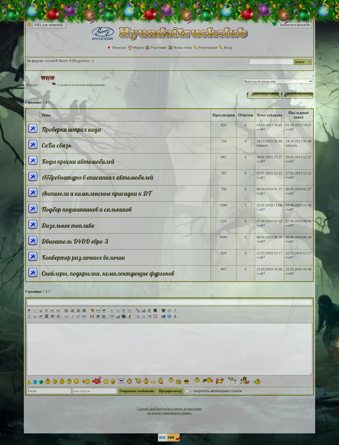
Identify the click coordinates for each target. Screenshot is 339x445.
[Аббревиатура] (46, 316)
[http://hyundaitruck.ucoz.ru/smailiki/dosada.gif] (69, 381)
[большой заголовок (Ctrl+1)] (52, 310)
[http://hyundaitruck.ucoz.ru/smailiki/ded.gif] (232, 380)
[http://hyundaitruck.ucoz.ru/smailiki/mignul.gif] (54, 381)
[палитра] (129, 310)
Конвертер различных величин (83, 257)
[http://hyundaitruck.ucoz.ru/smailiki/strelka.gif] (41, 382)
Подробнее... (82, 61)
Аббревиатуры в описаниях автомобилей (97, 177)
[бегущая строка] (35, 316)
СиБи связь (57, 145)
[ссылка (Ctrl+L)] (124, 316)
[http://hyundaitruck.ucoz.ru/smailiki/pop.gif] (244, 380)
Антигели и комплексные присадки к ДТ (96, 193)
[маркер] (129, 316)
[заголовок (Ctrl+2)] (58, 310)
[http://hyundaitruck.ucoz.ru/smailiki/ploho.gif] (86, 381)
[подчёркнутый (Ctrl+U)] (41, 310)
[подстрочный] (84, 316)
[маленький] (72, 316)
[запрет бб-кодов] (92, 316)
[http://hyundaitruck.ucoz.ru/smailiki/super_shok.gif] (169, 380)
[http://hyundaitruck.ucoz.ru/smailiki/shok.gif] (146, 380)
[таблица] (155, 310)
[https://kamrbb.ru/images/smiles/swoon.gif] (153, 381)
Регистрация (208, 47)
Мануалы (119, 47)
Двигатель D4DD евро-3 (75, 241)
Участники (158, 47)
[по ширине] (84, 310)
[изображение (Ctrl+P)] (118, 316)
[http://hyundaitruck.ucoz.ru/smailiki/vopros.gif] (35, 382)
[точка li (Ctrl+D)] (143, 316)
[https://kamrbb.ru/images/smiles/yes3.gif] (62, 381)
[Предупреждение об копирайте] (104, 316)
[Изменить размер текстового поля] (29, 316)
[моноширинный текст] (52, 316)
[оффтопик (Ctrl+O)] (41, 316)
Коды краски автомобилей (78, 161)
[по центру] (72, 310)
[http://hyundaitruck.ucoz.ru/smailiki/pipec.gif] (160, 381)
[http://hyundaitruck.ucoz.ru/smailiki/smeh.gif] (129, 381)
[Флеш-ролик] (169, 310)
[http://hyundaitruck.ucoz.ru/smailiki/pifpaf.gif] (207, 380)
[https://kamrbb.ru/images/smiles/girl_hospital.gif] (220, 381)
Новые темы (182, 47)
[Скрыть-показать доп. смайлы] (256, 381)
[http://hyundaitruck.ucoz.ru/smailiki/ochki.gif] (186, 381)
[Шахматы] (163, 310)
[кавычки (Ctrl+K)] (98, 310)
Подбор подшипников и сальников (87, 209)
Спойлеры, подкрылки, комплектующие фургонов (108, 273)
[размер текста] (58, 316)
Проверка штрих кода (71, 129)
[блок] (143, 310)
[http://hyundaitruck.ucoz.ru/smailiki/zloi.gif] (112, 381)
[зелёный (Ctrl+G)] (118, 310)
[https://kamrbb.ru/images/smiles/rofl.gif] (137, 381)
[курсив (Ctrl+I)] (35, 310)
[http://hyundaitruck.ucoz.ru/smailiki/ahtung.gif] (29, 382)
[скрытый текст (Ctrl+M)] (149, 310)
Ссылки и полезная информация (80, 85)
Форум (138, 47)
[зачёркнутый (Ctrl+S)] (46, 310)
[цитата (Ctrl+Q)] (138, 310)
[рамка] (92, 310)
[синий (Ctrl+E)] (124, 310)
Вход (228, 47)
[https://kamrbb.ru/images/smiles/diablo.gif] (97, 380)
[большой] (66, 316)
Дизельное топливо (68, 225)
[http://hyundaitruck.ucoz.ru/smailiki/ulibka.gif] (47, 381)
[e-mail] (98, 316)
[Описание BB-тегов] (175, 310)
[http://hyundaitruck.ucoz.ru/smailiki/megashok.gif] (195, 380)
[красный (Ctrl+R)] (112, 310)
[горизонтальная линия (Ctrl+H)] (104, 310)
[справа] (78, 310)
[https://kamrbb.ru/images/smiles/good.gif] (77, 381)
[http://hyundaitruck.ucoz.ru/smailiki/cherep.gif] (121, 381)
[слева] (66, 310)
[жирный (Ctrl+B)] (29, 310)
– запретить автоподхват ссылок (216, 391)
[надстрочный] (78, 316)
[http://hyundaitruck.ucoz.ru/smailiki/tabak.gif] (179, 381)
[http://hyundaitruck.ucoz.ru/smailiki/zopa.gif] (106, 381)
